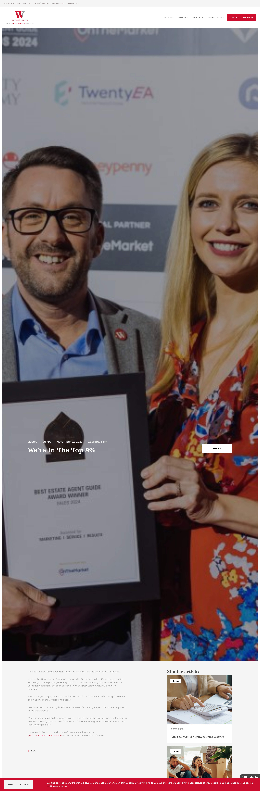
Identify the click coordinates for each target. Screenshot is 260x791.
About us (9, 3)
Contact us (73, 3)
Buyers (183, 17)
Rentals (198, 17)
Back (33, 751)
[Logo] (19, 17)
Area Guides (58, 3)
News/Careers (41, 3)
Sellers (169, 17)
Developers (216, 17)
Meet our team (24, 3)
